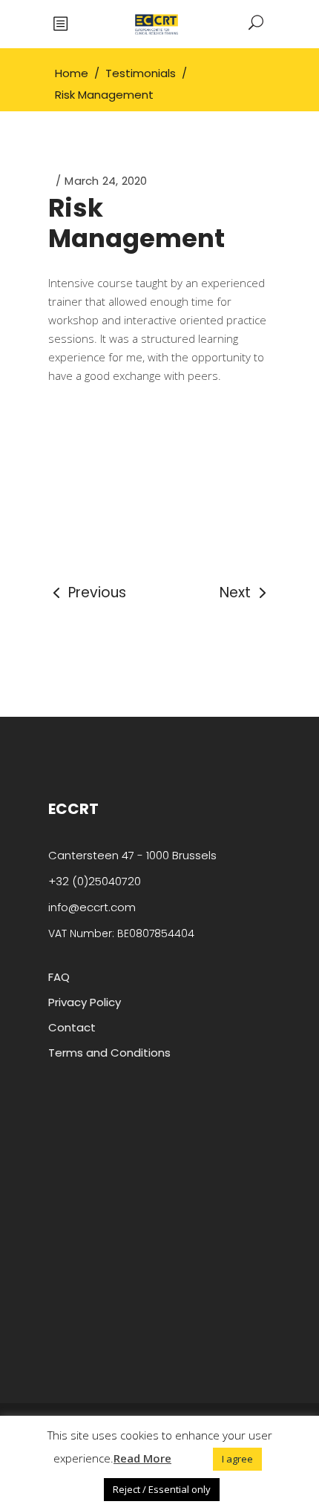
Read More (142, 1458)
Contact (72, 1027)
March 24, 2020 (106, 180)
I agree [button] (237, 1458)
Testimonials (140, 73)
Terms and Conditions (109, 1052)
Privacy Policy (84, 1002)
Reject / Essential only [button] (162, 1489)
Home (71, 73)
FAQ (59, 977)
